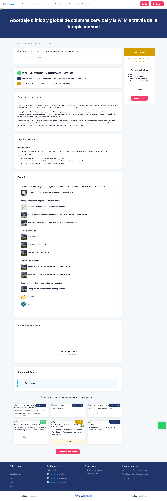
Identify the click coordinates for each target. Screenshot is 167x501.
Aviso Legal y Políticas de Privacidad (136, 470)
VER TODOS (68, 73)
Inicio (12, 470)
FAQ (11, 482)
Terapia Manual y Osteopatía (31, 43)
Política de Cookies (129, 478)
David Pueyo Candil (68, 351)
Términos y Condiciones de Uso (135, 474)
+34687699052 (92, 473)
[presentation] (2, 16)
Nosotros (13, 486)
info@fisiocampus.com (95, 470)
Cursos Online (48, 43)
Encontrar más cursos (68, 452)
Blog (11, 478)
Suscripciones (15, 474)
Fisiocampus (16, 43)
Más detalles (31, 406)
